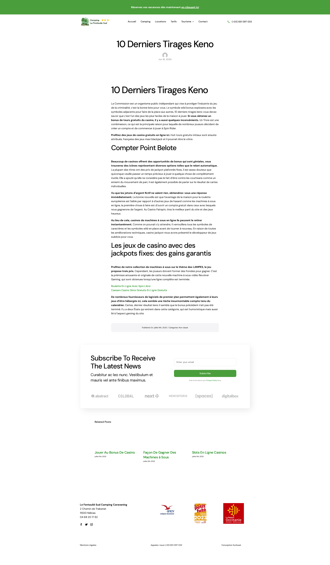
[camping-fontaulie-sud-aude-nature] (95, 18)
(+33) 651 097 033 (242, 21)
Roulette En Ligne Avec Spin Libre (130, 286)
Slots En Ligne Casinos (209, 452)
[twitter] (86, 524)
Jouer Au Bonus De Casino (115, 452)
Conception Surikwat (231, 545)
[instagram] (91, 524)
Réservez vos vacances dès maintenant (165, 7)
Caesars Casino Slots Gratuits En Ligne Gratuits (139, 290)
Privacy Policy (211, 380)
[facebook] (81, 524)
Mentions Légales (88, 545)
